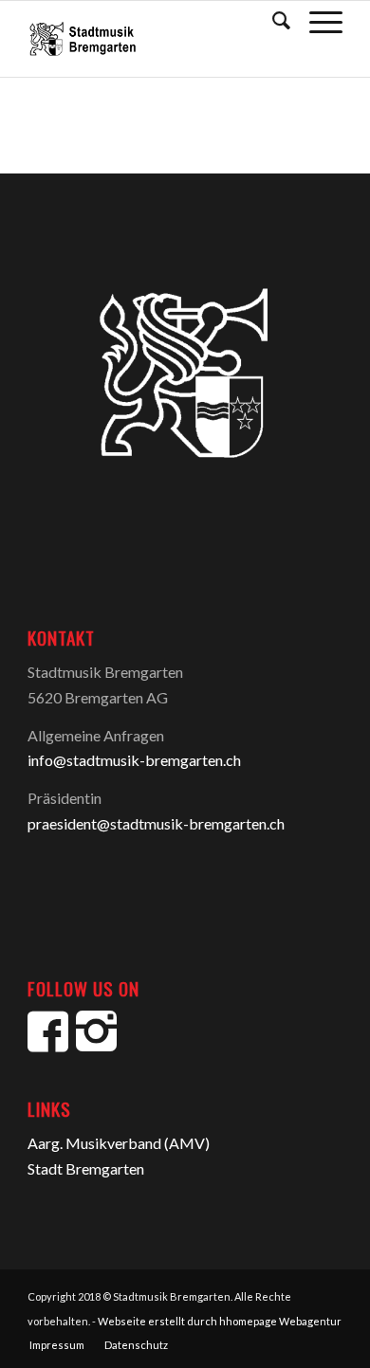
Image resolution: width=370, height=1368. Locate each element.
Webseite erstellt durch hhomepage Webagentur (220, 1321)
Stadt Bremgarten (86, 1168)
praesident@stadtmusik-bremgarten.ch (156, 823)
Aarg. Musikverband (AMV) (119, 1143)
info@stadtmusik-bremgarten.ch (134, 760)
